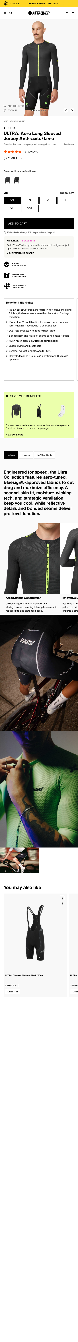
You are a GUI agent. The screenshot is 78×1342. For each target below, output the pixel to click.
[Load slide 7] (45, 110)
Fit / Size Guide (44, 455)
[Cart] (74, 13)
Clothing (13, 121)
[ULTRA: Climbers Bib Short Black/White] (35, 933)
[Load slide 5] (41, 110)
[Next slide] (72, 110)
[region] (39, 569)
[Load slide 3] (36, 110)
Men (6, 121)
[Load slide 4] (39, 110)
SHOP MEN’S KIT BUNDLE (21, 253)
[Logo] (39, 13)
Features (11, 455)
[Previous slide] (65, 110)
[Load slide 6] (43, 110)
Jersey (22, 121)
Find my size (66, 192)
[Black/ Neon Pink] (17, 180)
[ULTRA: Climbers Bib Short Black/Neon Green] (62, 903)
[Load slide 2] (34, 110)
